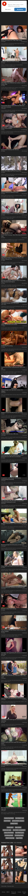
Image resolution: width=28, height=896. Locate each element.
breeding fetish (19, 835)
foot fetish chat (20, 818)
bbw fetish (18, 827)
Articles (3, 892)
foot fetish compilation (19, 830)
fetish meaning (10, 838)
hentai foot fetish (8, 818)
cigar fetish (19, 838)
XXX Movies (17, 842)
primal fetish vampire (18, 820)
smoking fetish (9, 835)
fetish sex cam (7, 830)
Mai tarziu (8, 9)
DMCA (8, 892)
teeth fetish (7, 820)
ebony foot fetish (8, 832)
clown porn (10, 827)
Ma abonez (20, 9)
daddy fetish (14, 823)
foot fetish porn (20, 832)
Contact (19, 892)
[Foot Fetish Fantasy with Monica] (14, 142)
